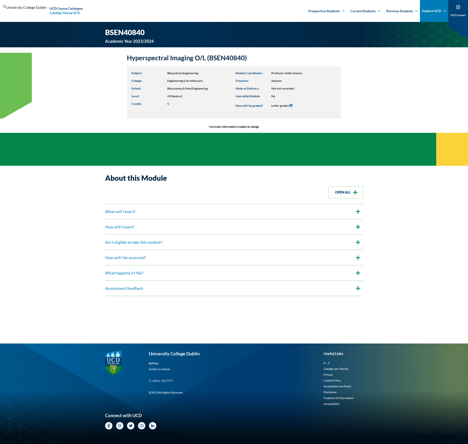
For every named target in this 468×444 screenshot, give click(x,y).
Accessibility (331, 403)
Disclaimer (330, 392)
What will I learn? (120, 211)
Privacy (328, 374)
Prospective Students (324, 11)
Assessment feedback (124, 288)
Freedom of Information (339, 398)
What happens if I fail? (124, 272)
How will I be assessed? (125, 257)
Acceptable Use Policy (337, 386)
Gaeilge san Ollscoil (336, 368)
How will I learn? (119, 226)
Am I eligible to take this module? (134, 242)
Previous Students (399, 11)
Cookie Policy (332, 380)
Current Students (363, 11)
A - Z (327, 363)
